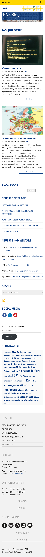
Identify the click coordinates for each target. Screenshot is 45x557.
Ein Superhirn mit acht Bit (18, 265)
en (6, 2)
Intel (26, 376)
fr (8, 2)
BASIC (5, 358)
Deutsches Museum (20, 364)
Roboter (21, 396)
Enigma (24, 367)
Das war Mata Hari (10, 231)
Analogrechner (9, 355)
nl (11, 2)
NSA (30, 394)
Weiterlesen (31, 99)
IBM (15, 375)
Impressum (6, 549)
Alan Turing (18, 352)
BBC (9, 358)
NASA (5, 394)
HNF (26, 71)
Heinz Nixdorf (27, 371)
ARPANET (34, 355)
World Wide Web (25, 400)
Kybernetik (15, 386)
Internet (7, 381)
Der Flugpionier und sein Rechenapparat (20, 225)
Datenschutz (18, 549)
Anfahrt (22, 501)
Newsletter (22, 532)
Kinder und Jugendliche (12, 437)
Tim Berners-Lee (13, 400)
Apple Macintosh (25, 355)
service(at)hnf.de (16, 474)
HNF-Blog (22, 539)
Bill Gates (16, 358)
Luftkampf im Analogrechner (15, 205)
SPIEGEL (29, 397)
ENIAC (18, 367)
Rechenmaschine (10, 397)
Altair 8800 (27, 353)
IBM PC (22, 376)
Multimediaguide (9, 433)
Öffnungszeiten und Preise (14, 425)
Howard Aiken (8, 376)
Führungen (7, 429)
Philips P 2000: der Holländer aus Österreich (17, 212)
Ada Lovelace (7, 353)
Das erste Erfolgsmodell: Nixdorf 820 (27, 276)
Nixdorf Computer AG (18, 393)
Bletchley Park (25, 358)
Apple (18, 355)
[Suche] (41, 2)
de (3, 2)
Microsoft (22, 390)
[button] (4, 315)
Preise (21, 507)
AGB (26, 549)
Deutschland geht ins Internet (19, 138)
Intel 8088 (32, 376)
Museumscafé (8, 444)
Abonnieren (9, 336)
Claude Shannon (16, 361)
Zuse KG (6, 403)
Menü (5, 8)
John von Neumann (18, 381)
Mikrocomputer (32, 390)
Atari (39, 355)
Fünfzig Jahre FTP (11, 68)
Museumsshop (8, 440)
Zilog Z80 (36, 400)
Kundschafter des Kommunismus (17, 220)
